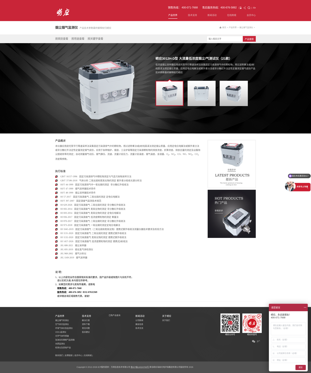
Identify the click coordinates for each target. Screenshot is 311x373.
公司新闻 (139, 320)
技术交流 (139, 328)
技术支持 (192, 15)
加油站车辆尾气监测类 (65, 340)
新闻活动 (212, 15)
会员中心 (251, 15)
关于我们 (166, 320)
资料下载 (86, 324)
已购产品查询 (114, 315)
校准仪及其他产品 (63, 348)
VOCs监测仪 (60, 332)
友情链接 (69, 355)
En (254, 8)
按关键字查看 (95, 38)
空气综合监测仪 (62, 324)
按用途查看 (77, 38)
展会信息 (139, 324)
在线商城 (231, 15)
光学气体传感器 (62, 336)
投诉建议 (86, 332)
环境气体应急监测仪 (64, 328)
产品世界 (172, 15)
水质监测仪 (60, 344)
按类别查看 (61, 38)
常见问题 (86, 328)
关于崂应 (166, 316)
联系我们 (59, 355)
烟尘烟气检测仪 (62, 320)
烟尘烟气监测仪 (246, 27)
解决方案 (86, 320)
